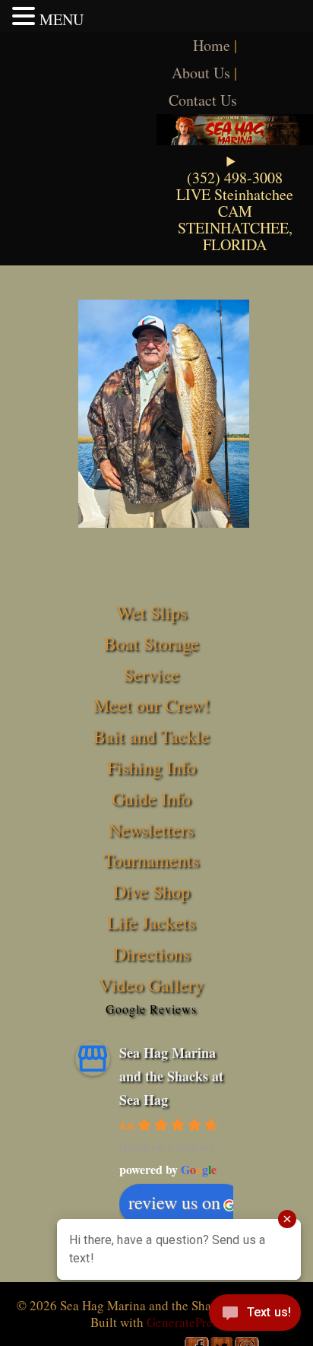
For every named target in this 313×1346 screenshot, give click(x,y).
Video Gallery (151, 985)
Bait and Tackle (151, 736)
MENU (62, 19)
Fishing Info (151, 767)
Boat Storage (151, 643)
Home (211, 45)
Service (151, 674)
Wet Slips (151, 612)
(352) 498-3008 (235, 177)
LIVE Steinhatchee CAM (234, 202)
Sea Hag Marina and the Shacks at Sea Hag (171, 1076)
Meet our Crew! (151, 705)
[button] (26, 16)
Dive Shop (151, 891)
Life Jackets (151, 922)
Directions (151, 953)
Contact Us (203, 100)
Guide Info (151, 798)
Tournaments (151, 860)
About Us (201, 72)
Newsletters (151, 829)
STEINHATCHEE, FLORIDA (235, 236)
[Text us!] (255, 1315)
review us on (174, 1202)
